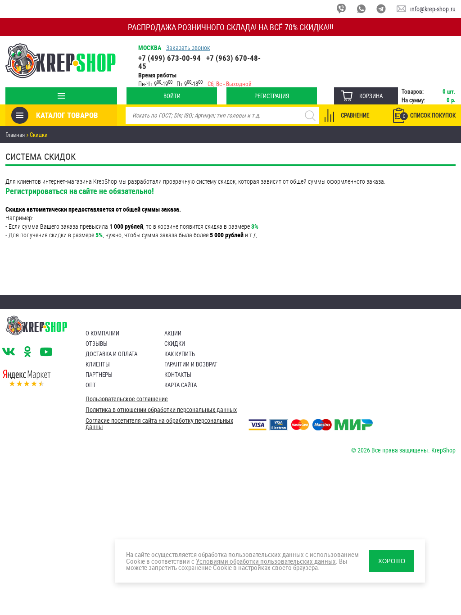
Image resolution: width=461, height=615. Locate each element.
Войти (172, 96)
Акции (172, 333)
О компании (102, 333)
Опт (91, 385)
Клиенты (98, 364)
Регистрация (271, 96)
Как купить (179, 354)
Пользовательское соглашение (127, 399)
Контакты (177, 375)
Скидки (174, 343)
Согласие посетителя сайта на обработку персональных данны (159, 423)
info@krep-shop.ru (433, 9)
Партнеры (99, 375)
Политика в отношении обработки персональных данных (161, 410)
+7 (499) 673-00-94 (169, 58)
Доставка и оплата (111, 354)
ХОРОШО (391, 561)
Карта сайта (180, 385)
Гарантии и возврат (190, 364)
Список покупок (429, 115)
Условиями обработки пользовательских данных (266, 560)
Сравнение (355, 115)
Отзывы (97, 343)
